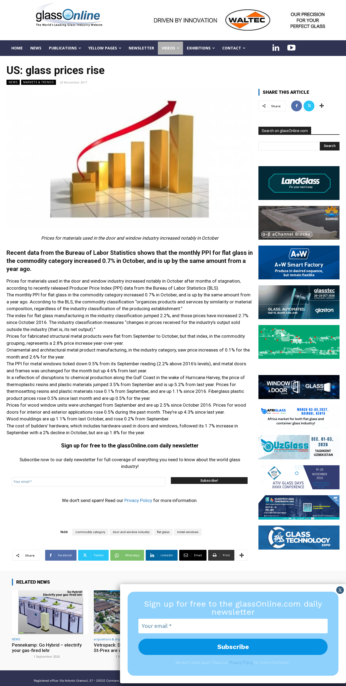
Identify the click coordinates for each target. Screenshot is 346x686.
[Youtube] (291, 48)
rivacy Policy (242, 662)
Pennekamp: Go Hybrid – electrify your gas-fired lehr (47, 647)
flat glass (163, 532)
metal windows (187, 532)
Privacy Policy (138, 500)
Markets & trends (38, 82)
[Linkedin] (275, 48)
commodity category (90, 532)
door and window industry (131, 532)
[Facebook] (296, 106)
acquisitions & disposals (111, 639)
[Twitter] (309, 106)
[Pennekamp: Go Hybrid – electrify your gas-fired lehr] (50, 612)
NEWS (13, 82)
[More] (241, 555)
